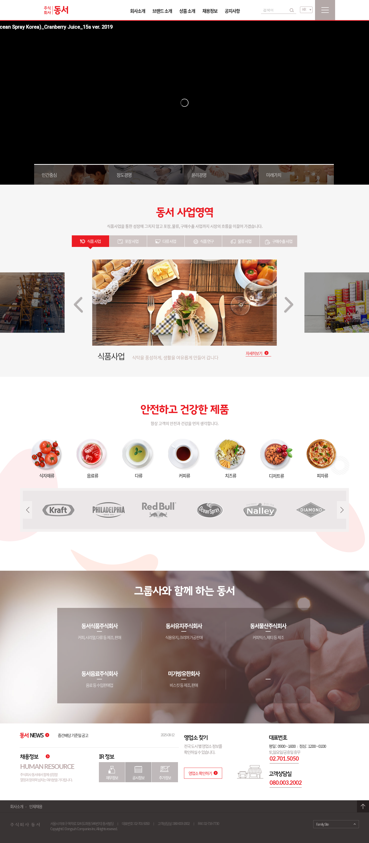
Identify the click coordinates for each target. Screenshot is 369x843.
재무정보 (112, 777)
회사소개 (137, 11)
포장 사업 (131, 241)
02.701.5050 (278, 759)
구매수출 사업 (282, 241)
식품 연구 (207, 241)
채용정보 (209, 11)
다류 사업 (169, 241)
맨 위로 (363, 806)
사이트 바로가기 (96, 651)
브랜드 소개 (162, 11)
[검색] (291, 10)
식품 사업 (94, 241)
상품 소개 (187, 11)
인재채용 (35, 806)
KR (304, 10)
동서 (56, 10)
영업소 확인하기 (200, 773)
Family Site (322, 824)
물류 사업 (244, 241)
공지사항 (232, 11)
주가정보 (165, 777)
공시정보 (138, 777)
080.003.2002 (280, 783)
